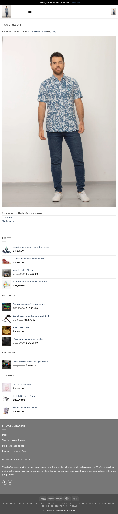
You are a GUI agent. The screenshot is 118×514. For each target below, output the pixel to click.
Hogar (20, 504)
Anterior (7, 217)
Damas (56, 504)
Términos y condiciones (13, 440)
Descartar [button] (75, 2)
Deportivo (45, 504)
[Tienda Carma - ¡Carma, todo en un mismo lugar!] (14, 11)
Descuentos (61, 506)
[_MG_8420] (59, 121)
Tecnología (108, 504)
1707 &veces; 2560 (37, 31)
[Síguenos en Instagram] (10, 482)
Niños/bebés (81, 504)
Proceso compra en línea (14, 451)
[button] (30, 11)
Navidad (73, 506)
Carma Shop (9, 504)
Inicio (5, 434)
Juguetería (67, 504)
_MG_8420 (55, 31)
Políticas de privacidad (13, 445)
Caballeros (94, 504)
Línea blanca (32, 504)
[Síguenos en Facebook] (4, 482)
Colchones (47, 506)
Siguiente (8, 221)
